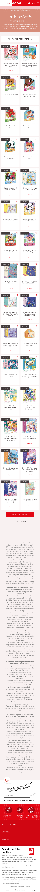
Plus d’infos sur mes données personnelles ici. (19, 800)
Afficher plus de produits (20, 514)
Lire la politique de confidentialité (10, 883)
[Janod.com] (16, 3)
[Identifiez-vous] (33, 3)
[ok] (33, 795)
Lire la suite (32, 28)
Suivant (23, 521)
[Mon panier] (38, 3)
